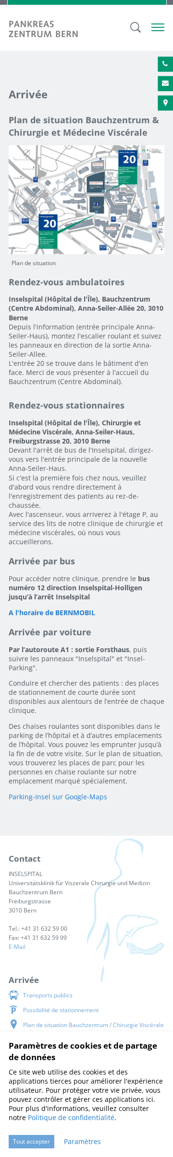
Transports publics (48, 995)
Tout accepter (31, 1141)
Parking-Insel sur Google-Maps (58, 796)
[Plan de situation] (86, 198)
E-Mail (17, 947)
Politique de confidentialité (71, 1117)
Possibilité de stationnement (61, 1010)
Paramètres (82, 1141)
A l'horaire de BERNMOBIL (52, 612)
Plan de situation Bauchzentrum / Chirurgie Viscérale (93, 1025)
